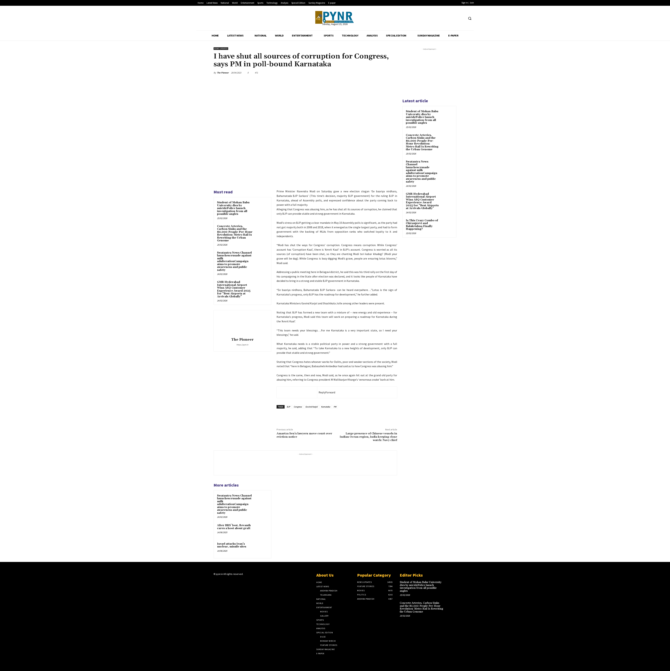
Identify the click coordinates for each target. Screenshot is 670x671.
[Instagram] (222, 581)
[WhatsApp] (353, 72)
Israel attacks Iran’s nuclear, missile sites (231, 545)
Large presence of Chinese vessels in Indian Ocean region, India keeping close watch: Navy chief (368, 437)
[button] (470, 18)
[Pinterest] (377, 72)
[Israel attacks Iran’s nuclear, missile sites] (261, 548)
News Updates (221, 48)
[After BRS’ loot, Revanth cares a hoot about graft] (261, 530)
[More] (393, 72)
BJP (288, 406)
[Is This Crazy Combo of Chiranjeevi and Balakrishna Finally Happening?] (447, 224)
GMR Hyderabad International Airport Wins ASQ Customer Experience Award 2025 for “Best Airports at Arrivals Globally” (233, 289)
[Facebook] (449, 18)
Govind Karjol (311, 406)
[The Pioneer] (335, 17)
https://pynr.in (242, 344)
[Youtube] (462, 18)
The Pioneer (223, 72)
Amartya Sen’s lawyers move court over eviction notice (304, 435)
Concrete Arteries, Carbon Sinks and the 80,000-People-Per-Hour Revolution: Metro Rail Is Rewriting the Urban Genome (234, 233)
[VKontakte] (234, 581)
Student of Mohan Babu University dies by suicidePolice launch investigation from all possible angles (233, 208)
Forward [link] (330, 392)
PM (335, 406)
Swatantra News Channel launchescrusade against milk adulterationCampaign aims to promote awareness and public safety (234, 261)
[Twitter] (455, 18)
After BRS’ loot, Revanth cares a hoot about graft (234, 527)
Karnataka (325, 406)
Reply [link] (322, 392)
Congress (298, 406)
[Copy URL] (385, 72)
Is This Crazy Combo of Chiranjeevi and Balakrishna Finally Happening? (422, 225)
